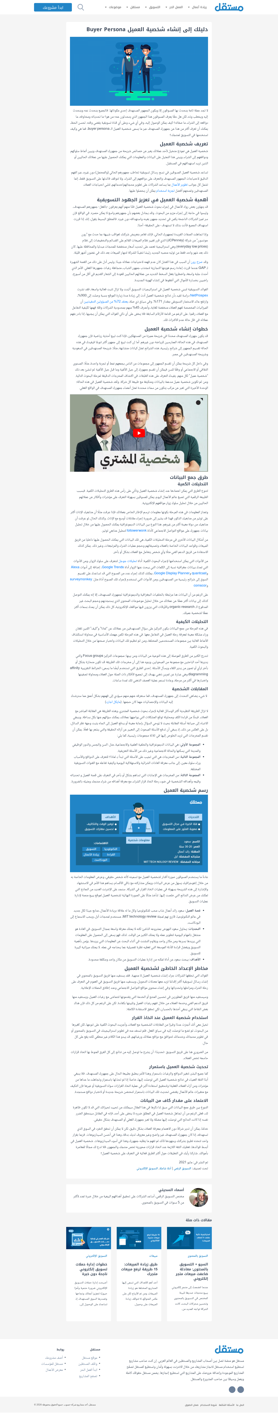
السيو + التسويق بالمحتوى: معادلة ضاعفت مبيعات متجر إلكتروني (192, 1271)
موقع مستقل (89, 1358)
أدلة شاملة (165, 1168)
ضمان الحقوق (191, 1405)
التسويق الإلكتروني (147, 1168)
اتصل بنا (240, 1405)
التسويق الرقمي (182, 1168)
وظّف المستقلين (87, 1364)
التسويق (154, 7)
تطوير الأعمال (179, 185)
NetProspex (199, 296)
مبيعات (153, 1256)
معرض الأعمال (54, 1370)
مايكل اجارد (113, 702)
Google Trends (113, 567)
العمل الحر (176, 7)
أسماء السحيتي (171, 1190)
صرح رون (197, 262)
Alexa (75, 567)
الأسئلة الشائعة (226, 1405)
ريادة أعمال (199, 7)
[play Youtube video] (139, 433)
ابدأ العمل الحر (88, 1370)
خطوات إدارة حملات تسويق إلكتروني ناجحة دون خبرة (91, 1269)
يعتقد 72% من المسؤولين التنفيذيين (106, 302)
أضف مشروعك (54, 1358)
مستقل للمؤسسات (52, 1364)
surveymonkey (81, 579)
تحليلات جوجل (128, 561)
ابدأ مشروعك (53, 7)
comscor (200, 586)
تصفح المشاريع (88, 1376)
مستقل (135, 7)
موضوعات (115, 7)
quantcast (199, 573)
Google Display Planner (171, 573)
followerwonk (137, 531)
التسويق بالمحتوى (198, 1256)
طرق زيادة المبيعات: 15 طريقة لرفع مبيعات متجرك (139, 1269)
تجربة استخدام (165, 191)
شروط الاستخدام (208, 1405)
